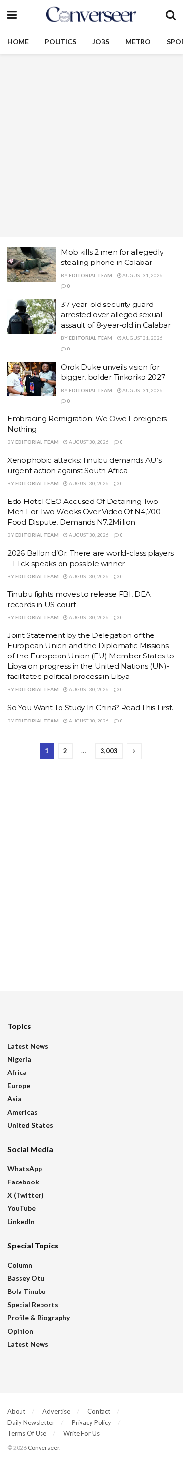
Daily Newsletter (31, 1422)
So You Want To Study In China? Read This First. (90, 707)
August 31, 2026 (142, 275)
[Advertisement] (91, 145)
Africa (17, 1072)
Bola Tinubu (26, 1291)
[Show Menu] (12, 14)
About (16, 1411)
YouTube (21, 1208)
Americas (22, 1112)
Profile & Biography (38, 1317)
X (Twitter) (25, 1195)
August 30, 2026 (88, 442)
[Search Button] (171, 14)
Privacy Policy (91, 1422)
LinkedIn (21, 1221)
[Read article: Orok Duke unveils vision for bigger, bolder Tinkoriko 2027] (31, 379)
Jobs (100, 41)
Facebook (23, 1182)
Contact (98, 1411)
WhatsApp (24, 1168)
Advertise (56, 1411)
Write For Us (81, 1433)
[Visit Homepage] (91, 14)
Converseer (43, 1447)
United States (30, 1125)
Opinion (20, 1331)
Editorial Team (90, 275)
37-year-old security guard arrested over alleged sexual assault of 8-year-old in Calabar (115, 314)
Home (18, 41)
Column (19, 1265)
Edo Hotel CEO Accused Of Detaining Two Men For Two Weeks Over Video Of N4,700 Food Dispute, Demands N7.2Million (84, 511)
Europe (18, 1085)
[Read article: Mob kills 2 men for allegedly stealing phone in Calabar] (31, 264)
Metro (138, 41)
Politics (60, 41)
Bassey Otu (25, 1278)
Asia (14, 1098)
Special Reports (32, 1304)
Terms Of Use (26, 1433)
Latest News (27, 1046)
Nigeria (19, 1059)
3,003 (109, 751)
